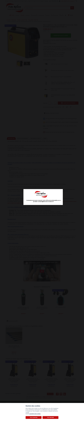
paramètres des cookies (35, 413)
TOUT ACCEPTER (33, 417)
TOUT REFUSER (50, 417)
